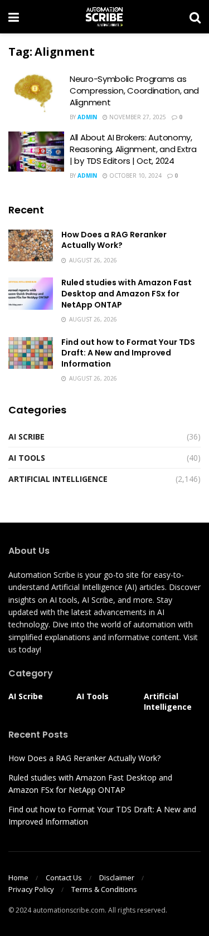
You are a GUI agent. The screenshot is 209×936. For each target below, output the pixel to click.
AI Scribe (26, 436)
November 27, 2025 (137, 117)
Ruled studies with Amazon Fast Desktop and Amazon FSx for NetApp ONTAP (126, 293)
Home (18, 877)
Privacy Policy (31, 889)
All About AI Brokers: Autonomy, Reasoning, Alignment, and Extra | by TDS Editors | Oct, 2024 (133, 149)
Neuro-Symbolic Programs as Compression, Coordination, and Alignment (134, 90)
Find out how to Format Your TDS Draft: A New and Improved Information (128, 353)
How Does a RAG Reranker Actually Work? (114, 240)
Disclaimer (116, 877)
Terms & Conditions (104, 889)
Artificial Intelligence (58, 479)
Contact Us (64, 877)
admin (87, 117)
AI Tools (26, 457)
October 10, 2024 (135, 175)
